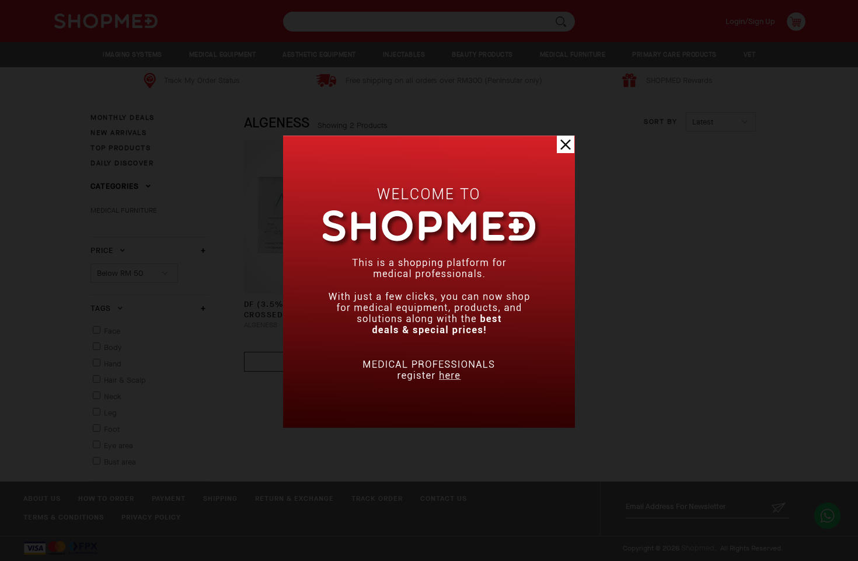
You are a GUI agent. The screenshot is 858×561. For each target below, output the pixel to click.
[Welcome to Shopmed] (429, 425)
